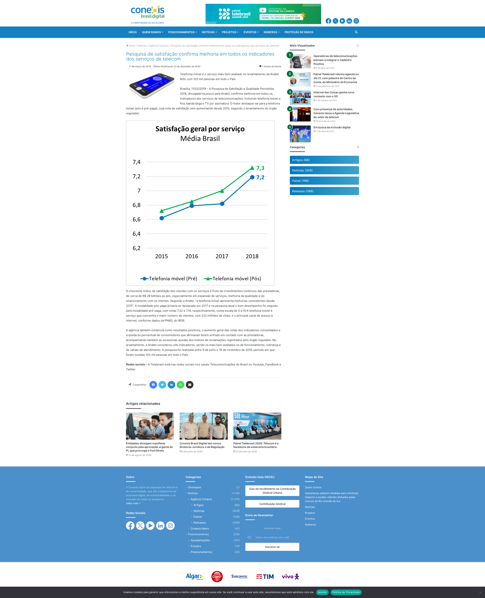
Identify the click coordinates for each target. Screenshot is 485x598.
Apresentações (200, 540)
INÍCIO (133, 32)
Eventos (310, 518)
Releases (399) (303, 191)
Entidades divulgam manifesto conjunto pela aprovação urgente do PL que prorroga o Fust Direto (149, 447)
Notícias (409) (302, 170)
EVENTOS (250, 32)
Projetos (310, 512)
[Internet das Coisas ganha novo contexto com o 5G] (300, 97)
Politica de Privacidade (346, 592)
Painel (198, 517)
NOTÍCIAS (208, 32)
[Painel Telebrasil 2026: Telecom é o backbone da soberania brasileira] (257, 426)
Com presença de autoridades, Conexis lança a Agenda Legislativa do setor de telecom (336, 113)
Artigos (198, 505)
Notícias (142, 45)
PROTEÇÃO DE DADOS (299, 32)
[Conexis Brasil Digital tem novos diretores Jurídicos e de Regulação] (204, 426)
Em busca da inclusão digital (332, 127)
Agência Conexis (159, 45)
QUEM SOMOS (151, 32)
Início (131, 45)
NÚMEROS (270, 32)
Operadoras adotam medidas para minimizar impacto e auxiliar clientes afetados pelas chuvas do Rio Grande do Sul (332, 497)
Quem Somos (313, 487)
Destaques (194, 487)
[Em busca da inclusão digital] (300, 133)
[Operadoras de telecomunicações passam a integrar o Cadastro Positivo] (300, 61)
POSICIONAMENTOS (181, 32)
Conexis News (200, 528)
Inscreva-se (272, 546)
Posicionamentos (198, 534)
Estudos (196, 546)
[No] (480, 592)
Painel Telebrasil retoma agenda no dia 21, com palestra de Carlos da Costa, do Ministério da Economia (336, 78)
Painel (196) (300, 181)
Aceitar (322, 592)
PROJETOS (229, 32)
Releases (200, 522)
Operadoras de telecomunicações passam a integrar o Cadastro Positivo (335, 59)
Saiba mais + (133, 503)
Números (310, 524)
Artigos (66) (301, 160)
